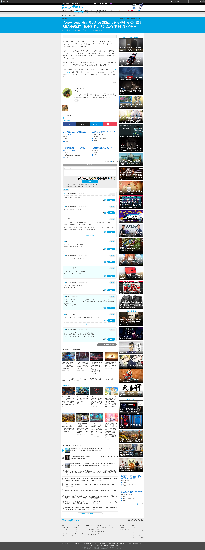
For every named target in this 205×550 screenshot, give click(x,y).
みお (76, 91)
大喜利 (122, 527)
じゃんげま (135, 527)
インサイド (121, 10)
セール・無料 (97, 10)
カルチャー (111, 525)
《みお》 (114, 82)
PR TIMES (106, 545)
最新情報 (99, 525)
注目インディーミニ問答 (68, 535)
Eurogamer (67, 120)
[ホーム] (63, 15)
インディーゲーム (98, 12)
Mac (84, 12)
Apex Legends (66, 385)
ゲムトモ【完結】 (136, 535)
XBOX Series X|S (90, 529)
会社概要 (96, 543)
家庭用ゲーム (88, 10)
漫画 (112, 10)
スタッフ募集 (100, 545)
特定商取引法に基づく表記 (137, 543)
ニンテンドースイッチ (91, 534)
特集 (71, 10)
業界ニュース (101, 531)
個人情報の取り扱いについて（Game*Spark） (117, 543)
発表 (99, 529)
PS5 (87, 527)
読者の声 (105, 10)
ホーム (64, 10)
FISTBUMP (130, 10)
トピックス (65, 412)
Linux (89, 12)
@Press (116, 545)
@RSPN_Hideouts (69, 118)
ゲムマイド (139, 10)
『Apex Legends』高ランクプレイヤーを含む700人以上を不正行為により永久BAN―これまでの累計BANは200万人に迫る (89, 379)
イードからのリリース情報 (91, 545)
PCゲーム (79, 10)
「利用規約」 (80, 186)
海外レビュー (65, 533)
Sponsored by (108, 161)
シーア (97, 69)
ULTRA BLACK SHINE (137, 534)
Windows (78, 12)
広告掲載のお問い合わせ (89, 543)
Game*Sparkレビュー (67, 527)
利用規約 (129, 543)
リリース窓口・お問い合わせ (77, 543)
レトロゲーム (112, 527)
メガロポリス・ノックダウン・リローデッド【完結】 (138, 531)
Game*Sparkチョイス (126, 529)
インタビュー (65, 531)
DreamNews (111, 545)
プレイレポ (65, 529)
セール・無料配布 (102, 527)
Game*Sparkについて (66, 543)
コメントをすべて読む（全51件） (106, 344)
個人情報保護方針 (103, 543)
